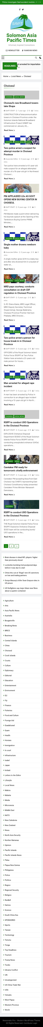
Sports (7, 925)
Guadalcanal (10, 725)
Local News (19, 97)
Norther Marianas (12, 840)
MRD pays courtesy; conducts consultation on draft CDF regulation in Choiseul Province (20, 289)
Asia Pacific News (12, 611)
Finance (8, 705)
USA (6, 990)
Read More (8, 130)
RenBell (8, 900)
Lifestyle (8, 780)
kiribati (7, 770)
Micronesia (9, 805)
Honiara (8, 740)
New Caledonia (11, 820)
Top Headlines (10, 950)
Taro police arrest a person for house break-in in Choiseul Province (19, 341)
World (7, 1010)
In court (8, 750)
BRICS (7, 631)
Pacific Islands (10, 850)
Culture (8, 665)
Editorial (8, 675)
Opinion (8, 845)
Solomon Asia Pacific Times (21, 38)
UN (6, 975)
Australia (8, 616)
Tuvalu (7, 965)
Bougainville (10, 621)
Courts (7, 661)
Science (8, 910)
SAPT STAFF (10, 110)
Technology (9, 935)
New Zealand (10, 825)
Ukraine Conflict (11, 970)
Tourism (8, 955)
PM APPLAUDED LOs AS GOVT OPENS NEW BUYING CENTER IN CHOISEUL (20, 199)
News (17, 461)
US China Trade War (13, 985)
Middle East (9, 810)
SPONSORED (10, 920)
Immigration (10, 745)
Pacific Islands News (13, 855)
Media (7, 800)
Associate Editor (12, 159)
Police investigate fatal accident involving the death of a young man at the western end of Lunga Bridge (18, 2)
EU (6, 695)
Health (7, 735)
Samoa (8, 905)
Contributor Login (30, 1023)
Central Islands (11, 641)
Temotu (8, 940)
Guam (7, 730)
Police (28, 142)
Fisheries (8, 710)
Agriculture (9, 601)
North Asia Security (12, 835)
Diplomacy (9, 670)
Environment (10, 690)
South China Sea (11, 915)
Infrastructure (10, 755)
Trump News (10, 960)
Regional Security (12, 890)
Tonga (7, 945)
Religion (8, 895)
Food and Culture (12, 715)
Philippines (9, 870)
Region (7, 885)
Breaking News (11, 626)
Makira (7, 790)
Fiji (6, 700)
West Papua (9, 1000)
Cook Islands (10, 655)
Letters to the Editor (13, 775)
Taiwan (8, 930)
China (7, 645)
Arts (6, 606)
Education (9, 680)
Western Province (12, 1005)
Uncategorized (10, 980)
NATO (7, 815)
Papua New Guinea (12, 865)
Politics (8, 880)
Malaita (8, 795)
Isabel (7, 760)
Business (8, 635)
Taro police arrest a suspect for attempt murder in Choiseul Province (20, 151)
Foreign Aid (9, 720)
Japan (7, 765)
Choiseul (9, 97)
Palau (7, 860)
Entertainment (10, 685)
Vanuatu (8, 995)
